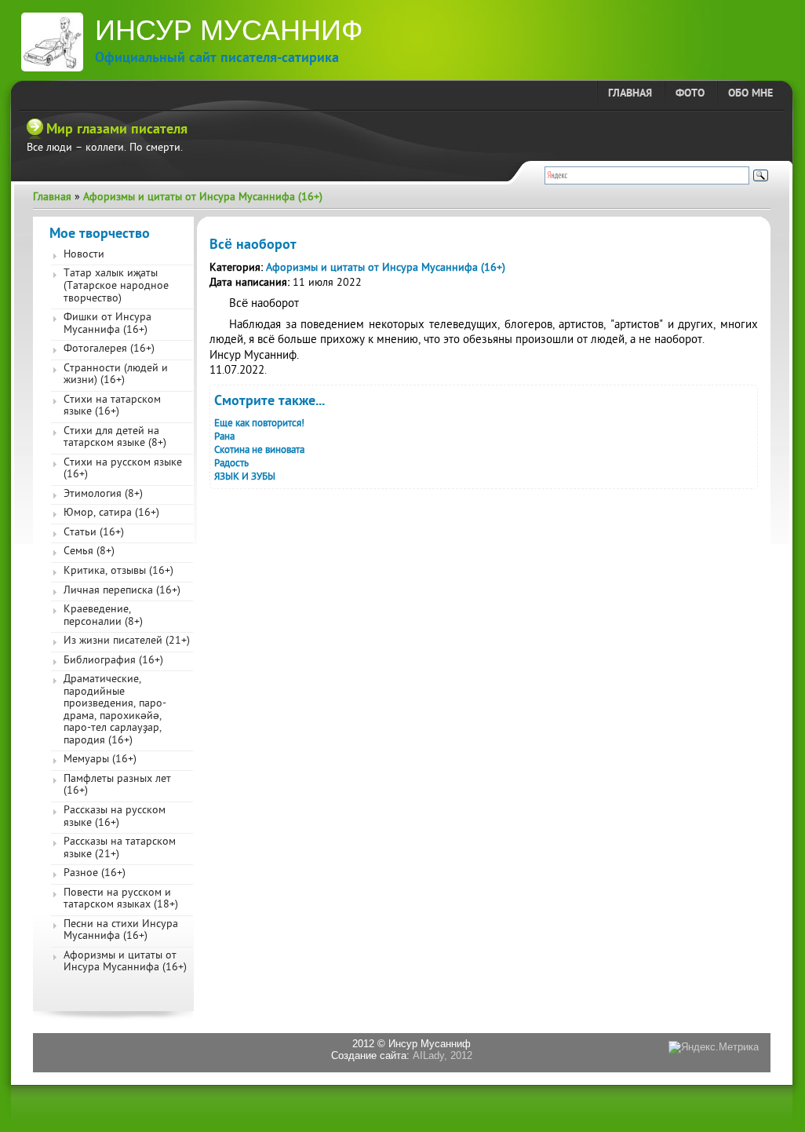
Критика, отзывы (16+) (118, 571)
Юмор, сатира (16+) (111, 513)
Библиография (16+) (113, 661)
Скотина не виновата (259, 450)
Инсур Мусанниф (228, 30)
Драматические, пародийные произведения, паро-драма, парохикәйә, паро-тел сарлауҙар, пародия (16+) (115, 710)
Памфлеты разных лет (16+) (117, 785)
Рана (224, 437)
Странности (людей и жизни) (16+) (116, 375)
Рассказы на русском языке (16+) (115, 817)
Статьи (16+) (94, 533)
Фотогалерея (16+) (109, 349)
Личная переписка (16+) (122, 591)
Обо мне (750, 93)
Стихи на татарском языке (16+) (112, 406)
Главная (630, 93)
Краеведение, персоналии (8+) (103, 616)
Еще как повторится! (259, 423)
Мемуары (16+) (100, 760)
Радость (231, 463)
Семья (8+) (89, 552)
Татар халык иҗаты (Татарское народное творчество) (116, 286)
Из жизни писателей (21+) (127, 641)
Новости (84, 255)
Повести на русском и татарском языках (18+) (121, 899)
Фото (690, 93)
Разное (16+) (95, 874)
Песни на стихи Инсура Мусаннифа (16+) (121, 931)
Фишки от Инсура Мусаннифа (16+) (107, 324)
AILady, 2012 (442, 1055)
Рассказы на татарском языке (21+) (120, 848)
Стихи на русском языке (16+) (123, 469)
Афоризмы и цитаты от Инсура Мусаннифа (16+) (202, 197)
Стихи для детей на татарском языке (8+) (115, 438)
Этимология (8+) (103, 494)
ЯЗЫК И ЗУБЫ (244, 477)
